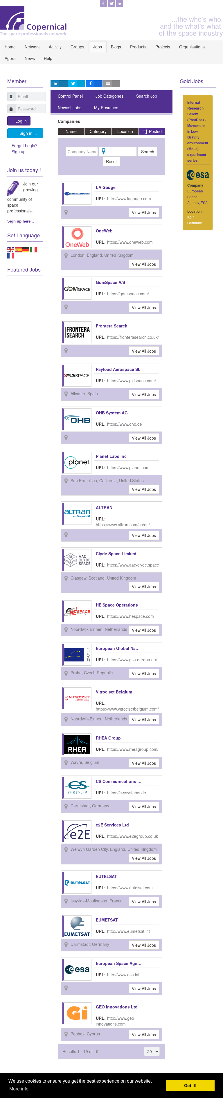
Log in (21, 121)
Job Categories (109, 96)
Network (32, 47)
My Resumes (106, 107)
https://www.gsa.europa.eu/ (132, 659)
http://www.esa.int (123, 974)
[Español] (18, 249)
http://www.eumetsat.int (128, 931)
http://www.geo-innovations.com (116, 1021)
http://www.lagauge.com (129, 198)
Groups (77, 47)
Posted (155, 131)
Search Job (146, 96)
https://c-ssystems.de (126, 792)
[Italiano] (33, 249)
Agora (10, 58)
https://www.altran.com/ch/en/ (123, 524)
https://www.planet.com (128, 467)
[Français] (11, 255)
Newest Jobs (69, 107)
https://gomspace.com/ (128, 293)
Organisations (192, 47)
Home (10, 47)
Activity (55, 47)
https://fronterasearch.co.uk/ (133, 337)
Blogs (116, 47)
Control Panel (70, 96)
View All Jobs (144, 212)
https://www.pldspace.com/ (131, 380)
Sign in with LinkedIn (31, 133)
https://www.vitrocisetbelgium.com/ (127, 709)
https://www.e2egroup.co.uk (132, 836)
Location (125, 131)
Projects (162, 47)
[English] (11, 249)
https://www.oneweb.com (130, 242)
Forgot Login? (24, 145)
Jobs (97, 47)
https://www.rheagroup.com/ (133, 749)
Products (138, 47)
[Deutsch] (26, 249)
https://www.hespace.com (130, 616)
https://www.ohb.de (124, 424)
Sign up (19, 151)
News (30, 58)
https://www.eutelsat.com (130, 888)
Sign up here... (20, 221)
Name (71, 131)
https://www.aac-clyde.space (133, 565)
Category (98, 131)
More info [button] (18, 1088)
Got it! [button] (190, 1085)
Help (48, 58)
